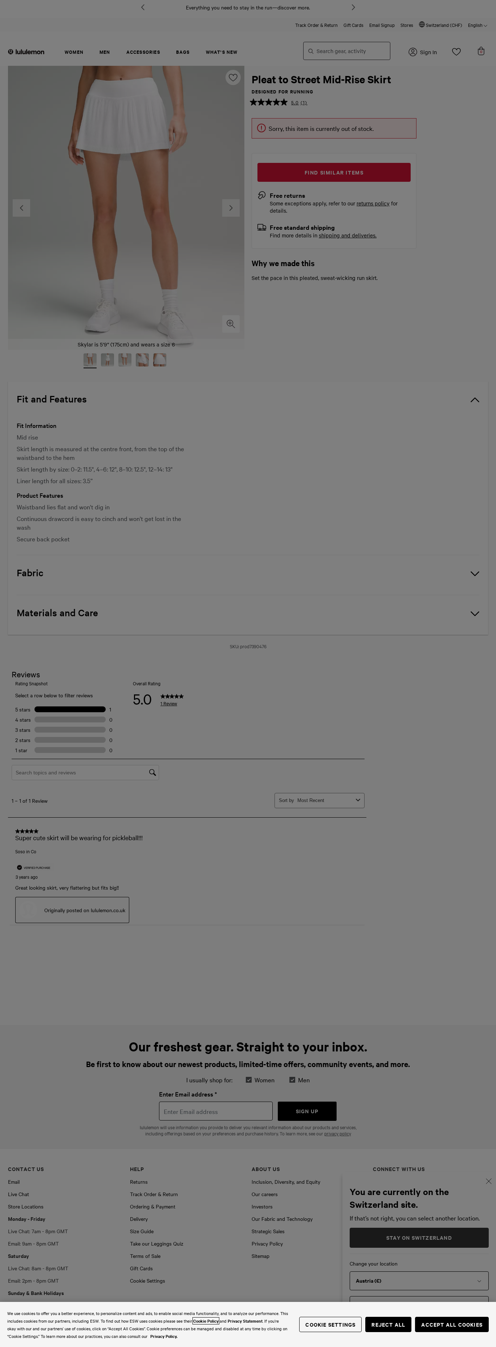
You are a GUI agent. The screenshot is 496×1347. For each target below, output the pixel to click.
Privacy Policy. (164, 1336)
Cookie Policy (206, 1321)
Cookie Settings (330, 1324)
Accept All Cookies (452, 1324)
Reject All (388, 1324)
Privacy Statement (245, 1321)
